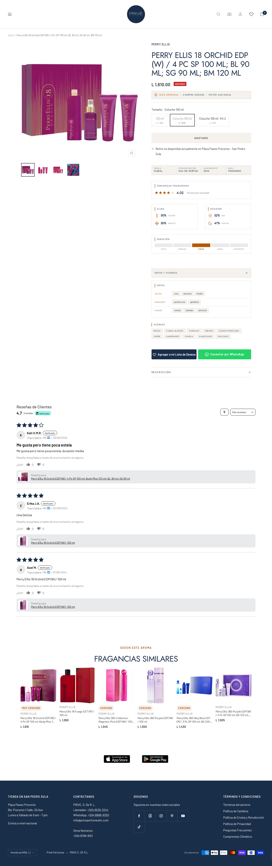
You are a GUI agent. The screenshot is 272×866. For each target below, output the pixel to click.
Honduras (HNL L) (20, 852)
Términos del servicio (236, 804)
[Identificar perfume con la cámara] (229, 14)
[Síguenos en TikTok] (139, 826)
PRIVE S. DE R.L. (79, 852)
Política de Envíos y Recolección (243, 817)
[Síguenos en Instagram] (161, 815)
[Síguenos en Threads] (150, 815)
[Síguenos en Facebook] (139, 815)
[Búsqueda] (218, 14)
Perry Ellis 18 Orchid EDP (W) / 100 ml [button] (53, 542)
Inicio (11, 35)
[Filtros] (224, 412)
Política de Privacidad (237, 824)
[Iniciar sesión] (240, 14)
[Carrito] (262, 14)
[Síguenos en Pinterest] (171, 815)
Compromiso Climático (237, 836)
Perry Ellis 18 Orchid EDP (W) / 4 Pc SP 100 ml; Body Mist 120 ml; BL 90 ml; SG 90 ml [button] (80, 478)
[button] (23, 477)
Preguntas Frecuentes (237, 830)
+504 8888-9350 (98, 815)
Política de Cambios (235, 811)
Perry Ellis (161, 44)
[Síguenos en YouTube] (182, 815)
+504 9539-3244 (97, 810)
